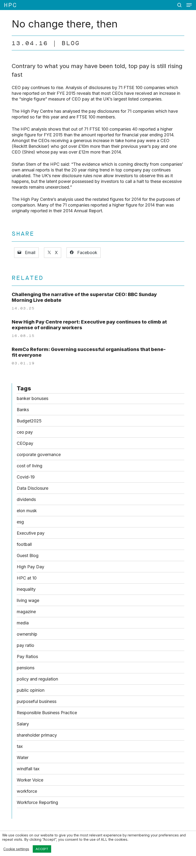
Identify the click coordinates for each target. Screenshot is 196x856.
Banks (23, 409)
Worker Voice (30, 779)
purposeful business (36, 701)
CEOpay (25, 443)
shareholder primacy (37, 735)
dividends (26, 499)
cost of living (29, 465)
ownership (27, 634)
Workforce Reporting (37, 802)
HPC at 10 (27, 577)
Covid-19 (26, 476)
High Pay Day (30, 566)
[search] (179, 5)
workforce (27, 791)
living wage (28, 600)
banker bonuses (32, 398)
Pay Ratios (27, 656)
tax (20, 746)
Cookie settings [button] (16, 849)
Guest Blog (27, 555)
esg (20, 521)
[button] (189, 5)
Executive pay (30, 533)
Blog (71, 43)
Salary (23, 723)
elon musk (27, 510)
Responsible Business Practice (47, 712)
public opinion (30, 690)
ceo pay (25, 432)
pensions (25, 667)
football (24, 544)
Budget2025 (29, 420)
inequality (26, 589)
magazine (26, 611)
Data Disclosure (32, 488)
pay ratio (25, 645)
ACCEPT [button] (42, 849)
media (23, 622)
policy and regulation (37, 678)
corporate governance (39, 454)
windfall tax (28, 768)
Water (22, 757)
